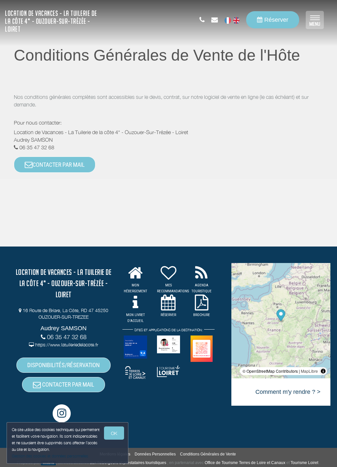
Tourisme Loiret (304, 462)
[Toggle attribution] (323, 371)
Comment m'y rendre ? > (288, 392)
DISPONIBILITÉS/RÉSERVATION (63, 365)
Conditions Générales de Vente (208, 454)
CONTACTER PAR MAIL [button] (59, 164)
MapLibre (309, 371)
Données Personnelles (155, 454)
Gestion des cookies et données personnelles (50, 455)
